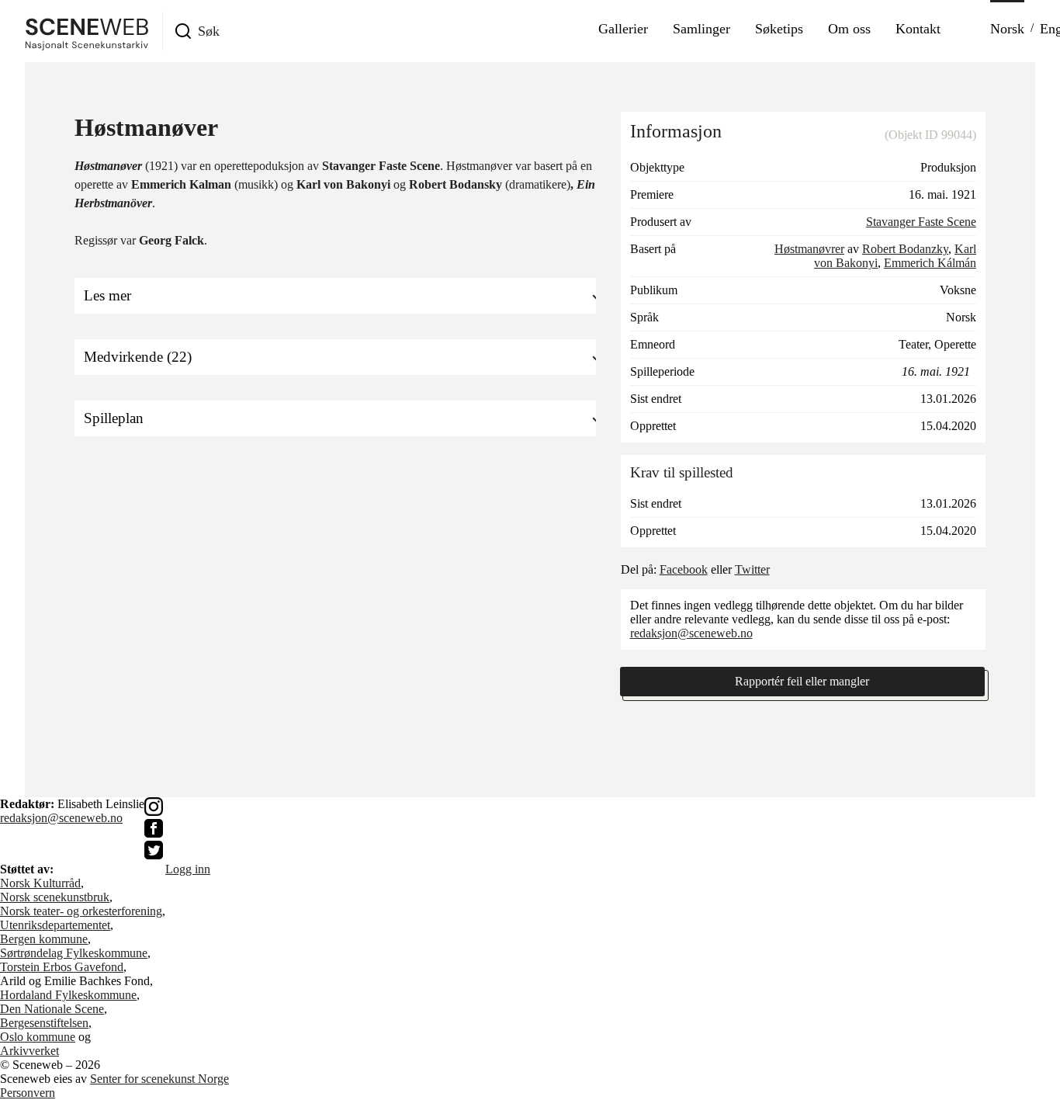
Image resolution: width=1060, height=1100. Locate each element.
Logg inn (187, 869)
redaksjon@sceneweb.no (691, 633)
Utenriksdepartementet (55, 925)
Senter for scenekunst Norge (159, 1078)
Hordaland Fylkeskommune (68, 994)
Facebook (684, 569)
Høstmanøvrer (809, 248)
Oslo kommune (37, 1036)
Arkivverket (29, 1050)
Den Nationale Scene (52, 1008)
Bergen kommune (44, 939)
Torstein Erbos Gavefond (61, 966)
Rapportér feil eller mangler (802, 681)
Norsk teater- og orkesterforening (81, 911)
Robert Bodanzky (905, 248)
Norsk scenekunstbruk (54, 897)
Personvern (27, 1092)
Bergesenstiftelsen (44, 1022)
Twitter (752, 569)
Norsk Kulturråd (40, 883)
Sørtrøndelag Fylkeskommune (73, 952)
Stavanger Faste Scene (921, 221)
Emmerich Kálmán (930, 262)
